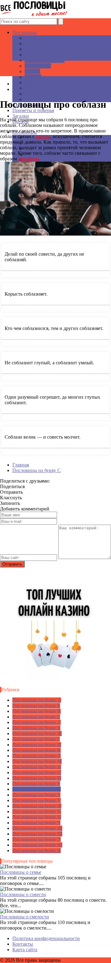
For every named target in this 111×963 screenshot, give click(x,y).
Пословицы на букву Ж (37, 733)
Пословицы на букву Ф (36, 806)
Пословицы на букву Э (36, 839)
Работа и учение (42, 43)
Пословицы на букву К (36, 750)
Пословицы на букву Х (36, 811)
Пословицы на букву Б (36, 705)
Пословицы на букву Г (36, 716)
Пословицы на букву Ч (36, 822)
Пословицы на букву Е (36, 728)
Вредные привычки (45, 93)
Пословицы (24, 32)
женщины (28, 158)
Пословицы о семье (20, 872)
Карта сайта (24, 949)
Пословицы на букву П (36, 778)
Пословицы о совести (23, 894)
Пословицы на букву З (36, 739)
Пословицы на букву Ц (36, 817)
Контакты (22, 944)
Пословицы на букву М (37, 761)
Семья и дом (38, 65)
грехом (43, 136)
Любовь (33, 77)
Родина (32, 71)
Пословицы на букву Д (36, 722)
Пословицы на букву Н (36, 767)
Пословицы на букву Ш (37, 828)
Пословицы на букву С (36, 789)
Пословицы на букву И (36, 744)
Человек (33, 54)
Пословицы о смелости (24, 916)
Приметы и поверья (33, 110)
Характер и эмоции (45, 38)
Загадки (20, 116)
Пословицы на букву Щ (37, 833)
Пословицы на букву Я (36, 850)
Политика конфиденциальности (46, 938)
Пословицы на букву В (36, 711)
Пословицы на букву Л (36, 755)
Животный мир (41, 49)
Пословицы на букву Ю (37, 845)
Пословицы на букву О (36, 772)
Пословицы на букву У (36, 800)
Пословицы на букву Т (36, 794)
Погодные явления (44, 60)
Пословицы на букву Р (36, 783)
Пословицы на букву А (36, 700)
